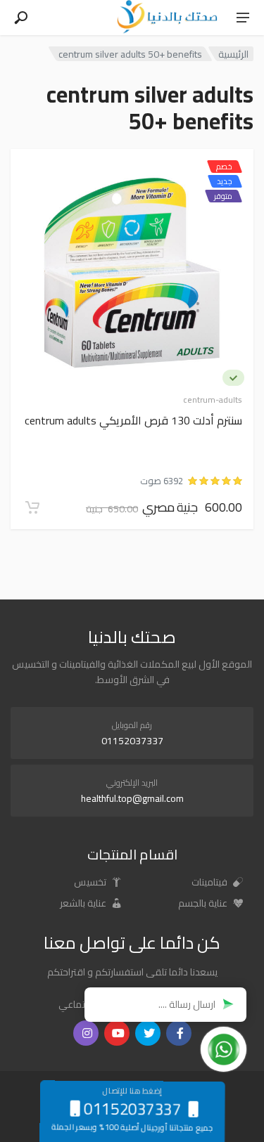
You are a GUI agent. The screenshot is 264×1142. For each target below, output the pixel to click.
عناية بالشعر (84, 903)
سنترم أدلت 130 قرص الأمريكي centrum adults (133, 421)
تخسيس (91, 882)
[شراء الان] (32, 507)
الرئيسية (233, 53)
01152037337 (132, 741)
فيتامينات (210, 882)
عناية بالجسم (204, 903)
